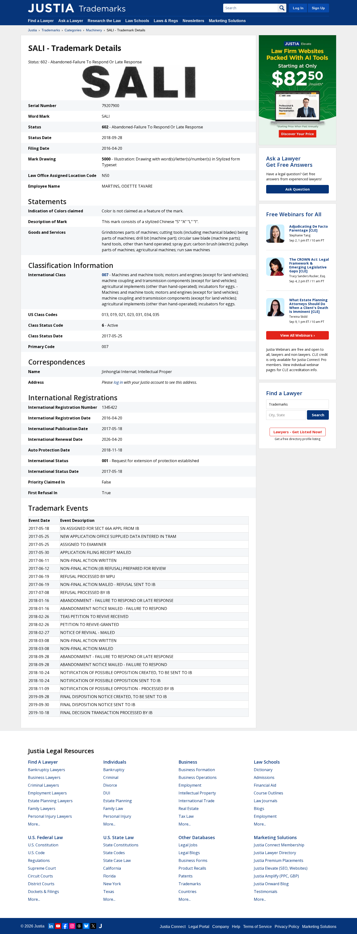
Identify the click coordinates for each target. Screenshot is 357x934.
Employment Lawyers (47, 793)
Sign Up (318, 8)
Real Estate (188, 808)
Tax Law (186, 816)
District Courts (41, 883)
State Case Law (117, 860)
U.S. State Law (118, 837)
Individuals (114, 762)
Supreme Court (42, 868)
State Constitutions (120, 845)
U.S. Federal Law (45, 837)
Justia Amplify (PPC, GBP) (276, 876)
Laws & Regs (166, 21)
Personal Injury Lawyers (50, 816)
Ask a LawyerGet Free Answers (289, 161)
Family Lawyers (41, 808)
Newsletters (193, 21)
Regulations (39, 860)
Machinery (94, 30)
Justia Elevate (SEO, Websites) (280, 868)
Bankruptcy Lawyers (46, 769)
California (112, 868)
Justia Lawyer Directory (275, 852)
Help (236, 927)
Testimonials (265, 891)
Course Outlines (268, 793)
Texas (108, 891)
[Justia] (51, 8)
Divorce (110, 785)
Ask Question (297, 189)
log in (118, 382)
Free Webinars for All (293, 214)
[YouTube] (58, 926)
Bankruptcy (113, 769)
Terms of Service (257, 927)
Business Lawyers (44, 777)
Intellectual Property (197, 793)
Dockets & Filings (43, 891)
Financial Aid (265, 785)
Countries (187, 891)
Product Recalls (192, 868)
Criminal (110, 777)
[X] (93, 926)
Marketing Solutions (227, 21)
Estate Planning (117, 800)
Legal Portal (198, 927)
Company (220, 927)
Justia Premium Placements (278, 860)
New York (112, 883)
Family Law (113, 808)
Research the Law (104, 21)
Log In (298, 8)
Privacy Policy (287, 927)
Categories (73, 30)
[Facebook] (65, 926)
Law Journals (265, 800)
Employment (189, 785)
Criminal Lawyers (43, 785)
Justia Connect (173, 927)
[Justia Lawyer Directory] (100, 926)
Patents (185, 876)
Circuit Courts (40, 876)
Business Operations (197, 777)
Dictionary (263, 769)
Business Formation (196, 769)
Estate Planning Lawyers (50, 800)
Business (187, 762)
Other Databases (196, 837)
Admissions (264, 777)
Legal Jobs (187, 845)
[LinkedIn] (51, 926)
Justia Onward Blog (271, 883)
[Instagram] (72, 926)
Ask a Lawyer (70, 21)
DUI (106, 793)
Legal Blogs (189, 852)
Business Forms (192, 860)
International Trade (196, 800)
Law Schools (137, 21)
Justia (32, 30)
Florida (109, 876)
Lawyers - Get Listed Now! (297, 431)
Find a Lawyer (41, 21)
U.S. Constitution (43, 845)
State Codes (114, 852)
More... (34, 824)
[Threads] (79, 926)
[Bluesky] (86, 926)
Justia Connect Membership (279, 845)
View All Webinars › (297, 335)
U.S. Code (36, 852)
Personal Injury (117, 816)
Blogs (259, 808)
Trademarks (51, 30)
